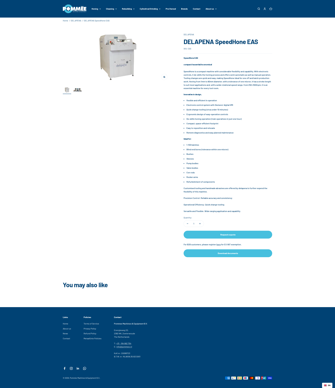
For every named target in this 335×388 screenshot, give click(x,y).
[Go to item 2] (77, 90)
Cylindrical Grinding (149, 8)
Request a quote (228, 234)
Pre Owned (171, 8)
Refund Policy (90, 333)
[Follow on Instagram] (71, 368)
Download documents (228, 253)
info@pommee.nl (124, 346)
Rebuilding (127, 8)
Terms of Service (91, 323)
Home (65, 20)
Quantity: (188, 217)
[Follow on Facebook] (64, 368)
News (65, 333)
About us (210, 8)
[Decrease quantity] (187, 223)
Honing (95, 8)
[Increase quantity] (200, 223)
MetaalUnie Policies (92, 338)
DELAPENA (76, 20)
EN (329, 385)
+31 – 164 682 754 (123, 343)
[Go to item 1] (67, 90)
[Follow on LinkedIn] (78, 368)
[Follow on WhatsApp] (84, 368)
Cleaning (110, 8)
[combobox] (327, 385)
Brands (184, 8)
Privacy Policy (90, 328)
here (218, 244)
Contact (196, 8)
